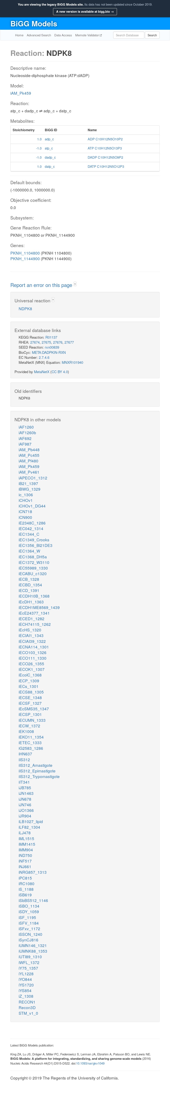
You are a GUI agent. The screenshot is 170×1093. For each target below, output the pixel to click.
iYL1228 (26, 973)
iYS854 (25, 990)
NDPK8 (25, 308)
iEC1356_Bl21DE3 (35, 545)
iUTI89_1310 (30, 956)
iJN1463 (26, 793)
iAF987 (25, 444)
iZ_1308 (26, 996)
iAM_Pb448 (29, 449)
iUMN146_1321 (33, 945)
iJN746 (25, 804)
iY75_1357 (28, 968)
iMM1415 (27, 844)
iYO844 (25, 979)
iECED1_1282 (31, 618)
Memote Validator (87, 35)
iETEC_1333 (30, 742)
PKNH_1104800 (25, 253)
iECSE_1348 (30, 697)
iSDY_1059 (29, 911)
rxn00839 (52, 347)
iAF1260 (26, 427)
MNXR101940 (72, 362)
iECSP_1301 (30, 714)
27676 (57, 342)
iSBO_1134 (29, 906)
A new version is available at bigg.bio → (85, 11)
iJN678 (25, 799)
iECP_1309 (29, 680)
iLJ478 (25, 832)
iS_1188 (26, 889)
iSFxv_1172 (29, 928)
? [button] (75, 284)
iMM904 (26, 849)
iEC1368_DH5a (33, 556)
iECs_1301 (29, 686)
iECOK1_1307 (32, 669)
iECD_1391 (29, 590)
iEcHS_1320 (30, 629)
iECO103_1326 (32, 652)
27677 (69, 342)
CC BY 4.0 (60, 371)
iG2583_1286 (31, 748)
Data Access (63, 35)
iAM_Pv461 (29, 472)
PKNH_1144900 (25, 258)
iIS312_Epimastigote (37, 770)
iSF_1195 (27, 917)
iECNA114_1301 (34, 646)
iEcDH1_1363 (31, 601)
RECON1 (27, 1002)
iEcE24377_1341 (34, 613)
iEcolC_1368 (30, 675)
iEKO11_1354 (31, 737)
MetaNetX (41, 371)
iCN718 (25, 511)
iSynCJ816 (28, 939)
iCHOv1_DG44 (32, 506)
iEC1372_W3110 (34, 562)
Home (19, 35)
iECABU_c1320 (33, 573)
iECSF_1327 (30, 703)
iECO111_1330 (32, 658)
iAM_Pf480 (28, 460)
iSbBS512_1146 (33, 900)
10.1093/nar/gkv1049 (90, 1063)
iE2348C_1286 (32, 523)
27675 (46, 342)
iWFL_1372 (29, 962)
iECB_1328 (29, 579)
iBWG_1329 (29, 489)
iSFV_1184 (29, 923)
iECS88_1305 (31, 692)
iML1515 (26, 838)
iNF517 (25, 861)
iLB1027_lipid (31, 821)
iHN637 (25, 753)
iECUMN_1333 (32, 720)
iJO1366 (26, 810)
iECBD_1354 (30, 584)
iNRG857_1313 (33, 872)
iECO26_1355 (31, 663)
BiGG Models (33, 23)
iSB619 (25, 894)
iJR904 (25, 816)
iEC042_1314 (31, 528)
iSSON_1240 (30, 934)
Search (152, 35)
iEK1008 (26, 731)
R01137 (51, 337)
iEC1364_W (29, 551)
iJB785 (25, 787)
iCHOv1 (26, 500)
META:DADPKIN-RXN (49, 352)
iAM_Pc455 (29, 455)
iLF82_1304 (29, 827)
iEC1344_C (29, 534)
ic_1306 (26, 494)
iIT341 (24, 782)
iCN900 (25, 517)
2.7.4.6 (44, 357)
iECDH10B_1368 (34, 596)
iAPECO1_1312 (33, 477)
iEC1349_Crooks (34, 539)
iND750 (25, 855)
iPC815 (25, 878)
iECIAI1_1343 (31, 635)
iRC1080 (26, 883)
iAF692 (25, 438)
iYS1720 (26, 985)
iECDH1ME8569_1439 (39, 607)
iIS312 (24, 759)
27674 (35, 342)
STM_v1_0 (28, 1013)
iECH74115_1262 (35, 624)
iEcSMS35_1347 (34, 708)
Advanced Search (39, 35)
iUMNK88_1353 (33, 951)
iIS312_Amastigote (35, 765)
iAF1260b (27, 432)
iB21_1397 (28, 483)
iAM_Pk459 (20, 93)
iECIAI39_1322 (32, 641)
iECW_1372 (29, 725)
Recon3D (27, 1007)
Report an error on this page (42, 284)
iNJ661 (25, 866)
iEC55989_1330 (33, 568)
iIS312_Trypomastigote (39, 776)
